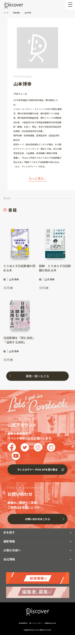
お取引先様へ (12, 550)
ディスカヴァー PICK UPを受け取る (37, 469)
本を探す (9, 532)
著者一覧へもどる (37, 376)
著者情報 (16, 12)
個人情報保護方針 (23, 623)
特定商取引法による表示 (50, 623)
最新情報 (9, 541)
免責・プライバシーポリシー (36, 623)
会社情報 (9, 559)
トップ (6, 12)
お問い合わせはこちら (37, 519)
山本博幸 (27, 12)
